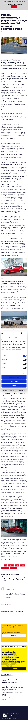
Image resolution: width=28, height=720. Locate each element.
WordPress (13, 718)
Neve (2, 718)
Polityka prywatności (17, 708)
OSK (7, 588)
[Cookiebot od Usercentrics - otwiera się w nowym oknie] (21, 333)
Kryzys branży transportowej (9, 679)
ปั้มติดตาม (8, 604)
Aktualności (20, 31)
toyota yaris (13, 568)
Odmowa (14, 385)
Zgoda (14, 6)
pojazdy (23, 565)
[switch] (25, 360)
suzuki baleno (5, 568)
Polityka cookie (21, 711)
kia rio (17, 565)
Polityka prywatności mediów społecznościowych (11, 714)
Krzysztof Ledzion (6, 31)
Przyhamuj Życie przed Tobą (9, 682)
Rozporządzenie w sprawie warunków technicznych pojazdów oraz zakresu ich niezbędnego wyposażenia (12, 687)
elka (5, 565)
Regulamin (5, 708)
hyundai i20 (11, 565)
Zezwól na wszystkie (14, 377)
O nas (3, 711)
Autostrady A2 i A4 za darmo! (9, 697)
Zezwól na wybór (14, 381)
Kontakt (10, 711)
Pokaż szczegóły (20, 372)
